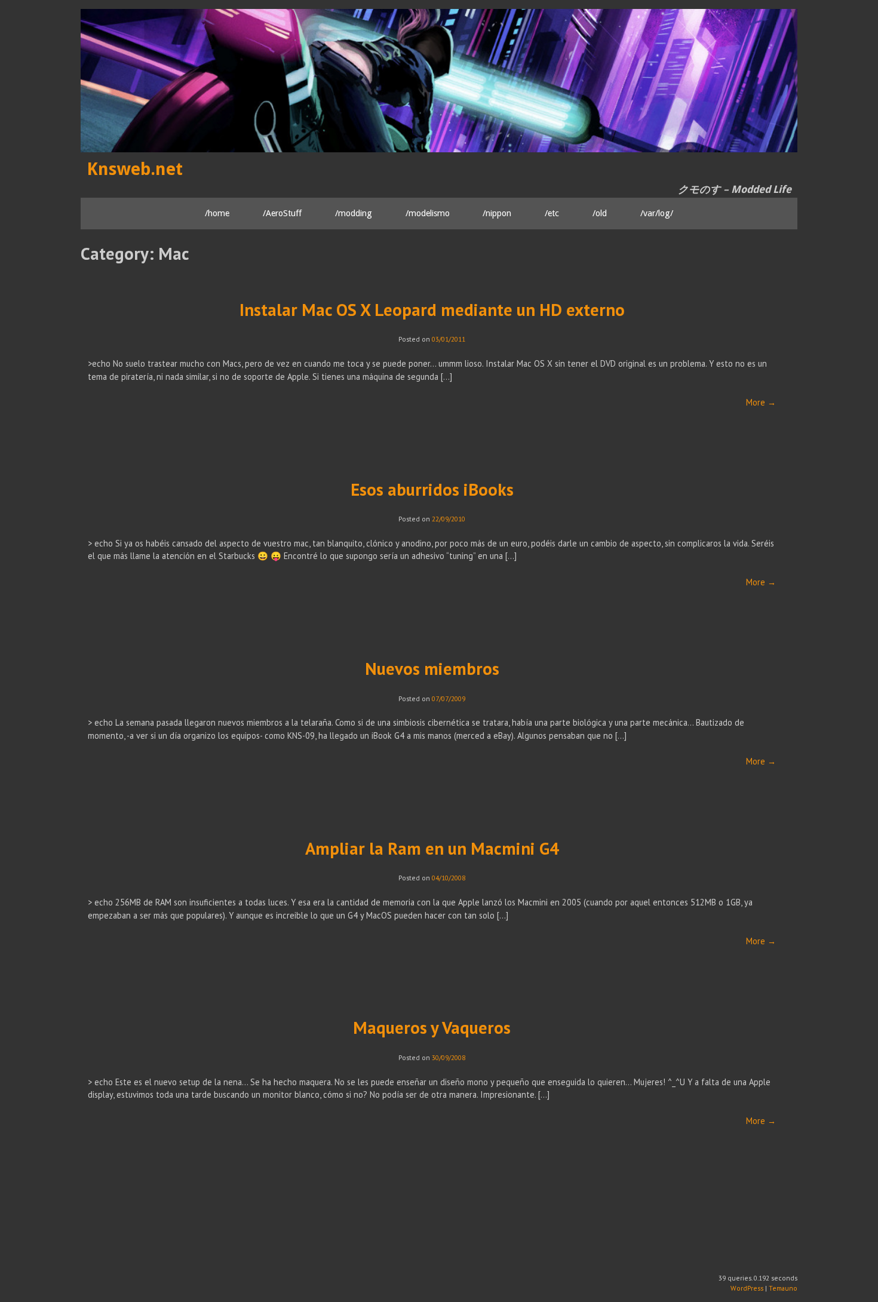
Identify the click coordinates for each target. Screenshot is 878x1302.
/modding (353, 212)
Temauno (783, 1287)
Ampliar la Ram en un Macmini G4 (432, 848)
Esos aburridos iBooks (432, 489)
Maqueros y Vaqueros (432, 1028)
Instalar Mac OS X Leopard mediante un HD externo (432, 310)
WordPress (746, 1287)
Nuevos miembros (432, 669)
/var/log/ (656, 212)
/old (600, 212)
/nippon (497, 212)
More (761, 402)
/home (217, 212)
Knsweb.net (135, 169)
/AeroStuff (282, 212)
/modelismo (428, 212)
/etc (552, 212)
